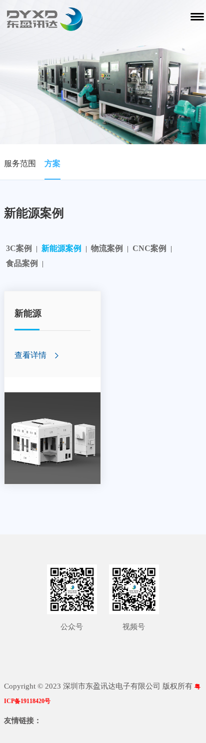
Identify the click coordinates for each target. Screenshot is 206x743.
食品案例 (22, 263)
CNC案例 (149, 248)
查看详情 (30, 355)
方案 (52, 163)
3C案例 (19, 248)
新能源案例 (62, 248)
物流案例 (107, 248)
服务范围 (20, 163)
